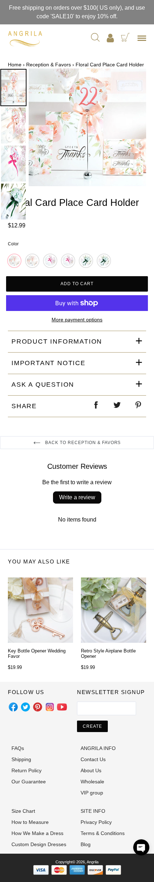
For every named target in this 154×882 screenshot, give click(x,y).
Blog (86, 844)
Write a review (77, 497)
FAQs (17, 748)
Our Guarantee (28, 781)
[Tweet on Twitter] (117, 406)
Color (13, 243)
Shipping (21, 759)
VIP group (92, 793)
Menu (143, 40)
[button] (141, 847)
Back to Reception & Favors (82, 442)
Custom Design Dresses (38, 844)
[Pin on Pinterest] (139, 406)
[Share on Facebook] (96, 406)
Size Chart (23, 811)
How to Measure (30, 822)
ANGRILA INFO (98, 748)
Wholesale (92, 781)
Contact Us (93, 759)
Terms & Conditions (103, 833)
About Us (91, 770)
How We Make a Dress (37, 833)
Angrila (92, 862)
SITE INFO (93, 811)
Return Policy (26, 770)
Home (14, 64)
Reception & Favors (48, 64)
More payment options (77, 319)
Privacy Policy (96, 822)
